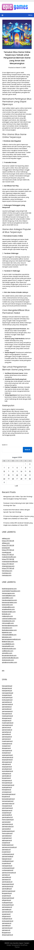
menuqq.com (6, 575)
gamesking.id (6, 909)
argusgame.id (7, 767)
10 (4, 471)
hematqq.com (7, 571)
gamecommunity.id (9, 873)
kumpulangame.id (8, 799)
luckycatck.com (7, 605)
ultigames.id (6, 916)
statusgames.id (7, 921)
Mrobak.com (6, 614)
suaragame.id (7, 787)
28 (21, 479)
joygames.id (6, 852)
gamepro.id (6, 930)
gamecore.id (6, 727)
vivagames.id (6, 720)
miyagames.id (7, 806)
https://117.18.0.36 (8, 541)
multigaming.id (7, 902)
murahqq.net (6, 552)
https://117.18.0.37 (8, 564)
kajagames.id (6, 859)
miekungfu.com (7, 616)
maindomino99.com (9, 557)
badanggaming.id (8, 831)
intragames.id (7, 780)
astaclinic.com (7, 653)
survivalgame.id (7, 771)
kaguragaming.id (8, 884)
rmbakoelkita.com (8, 607)
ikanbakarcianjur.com (9, 630)
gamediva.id (6, 734)
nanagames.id (7, 866)
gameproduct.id (7, 826)
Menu (30, 15)
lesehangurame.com (9, 589)
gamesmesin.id (7, 704)
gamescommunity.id (9, 847)
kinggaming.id (7, 893)
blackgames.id (7, 810)
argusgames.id (7, 760)
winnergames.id (7, 757)
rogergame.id (7, 838)
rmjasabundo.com (8, 621)
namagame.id (7, 750)
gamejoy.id (6, 875)
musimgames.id (7, 723)
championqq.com (8, 566)
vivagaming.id (7, 695)
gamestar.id (6, 739)
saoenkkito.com (7, 598)
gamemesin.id (7, 730)
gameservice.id (7, 824)
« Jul (16, 486)
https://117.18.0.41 (8, 555)
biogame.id (6, 796)
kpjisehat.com (7, 632)
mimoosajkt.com (8, 623)
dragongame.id (7, 935)
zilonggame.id (7, 762)
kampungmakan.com (9, 602)
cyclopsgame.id (7, 870)
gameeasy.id (6, 923)
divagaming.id (7, 688)
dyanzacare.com (8, 660)
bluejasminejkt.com (9, 612)
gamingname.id (7, 886)
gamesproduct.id (8, 803)
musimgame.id (7, 741)
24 (4, 479)
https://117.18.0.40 (8, 568)
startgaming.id (7, 697)
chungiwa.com (7, 628)
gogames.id (6, 914)
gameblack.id (6, 836)
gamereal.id (6, 822)
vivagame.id (6, 746)
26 (13, 479)
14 (21, 471)
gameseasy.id (7, 907)
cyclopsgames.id (8, 854)
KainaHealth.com (8, 646)
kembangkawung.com (10, 625)
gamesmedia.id (7, 856)
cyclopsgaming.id (8, 868)
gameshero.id (7, 702)
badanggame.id (7, 845)
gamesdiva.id (6, 709)
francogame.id (7, 833)
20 (17, 475)
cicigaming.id (6, 813)
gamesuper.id (7, 737)
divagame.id (6, 748)
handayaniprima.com (9, 600)
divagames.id (6, 718)
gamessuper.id (7, 711)
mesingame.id (7, 743)
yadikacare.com (7, 651)
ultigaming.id (6, 900)
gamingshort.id (7, 817)
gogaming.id (6, 896)
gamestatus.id (7, 928)
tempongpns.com (8, 593)
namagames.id (7, 725)
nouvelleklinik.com (8, 644)
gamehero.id (6, 732)
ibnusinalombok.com (9, 655)
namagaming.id (7, 693)
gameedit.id (6, 829)
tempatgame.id (7, 801)
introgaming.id (7, 783)
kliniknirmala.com (8, 642)
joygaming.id (6, 863)
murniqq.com (6, 573)
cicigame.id (6, 843)
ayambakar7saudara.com (11, 591)
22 (25, 475)
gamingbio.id (6, 776)
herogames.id (7, 714)
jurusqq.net (6, 548)
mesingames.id (7, 716)
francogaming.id (8, 819)
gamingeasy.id (7, 882)
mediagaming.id (7, 861)
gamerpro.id (6, 879)
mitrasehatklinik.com (9, 635)
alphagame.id (7, 840)
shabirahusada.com (9, 648)
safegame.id (6, 773)
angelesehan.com (8, 609)
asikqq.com (6, 538)
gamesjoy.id (6, 849)
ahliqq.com (6, 543)
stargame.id (6, 753)
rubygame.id (6, 764)
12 (13, 471)
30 (30, 479)
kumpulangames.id (8, 794)
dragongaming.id (8, 898)
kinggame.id (6, 932)
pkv (3, 671)
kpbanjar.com (7, 637)
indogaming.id (7, 690)
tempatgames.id (8, 785)
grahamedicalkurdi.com (10, 658)
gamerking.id (6, 877)
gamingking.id (7, 889)
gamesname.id (7, 912)
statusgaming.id (8, 905)
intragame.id (6, 790)
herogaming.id (7, 686)
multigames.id (7, 919)
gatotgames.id (7, 808)
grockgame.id (7, 769)
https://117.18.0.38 (8, 559)
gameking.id (6, 925)
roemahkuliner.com (8, 595)
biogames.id (6, 778)
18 (8, 475)
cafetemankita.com (9, 619)
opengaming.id (7, 755)
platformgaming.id (8, 891)
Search (4, 445)
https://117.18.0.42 (8, 550)
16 (30, 471)
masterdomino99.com (10, 561)
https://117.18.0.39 (8, 545)
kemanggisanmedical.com (11, 639)
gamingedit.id (7, 815)
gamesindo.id (7, 707)
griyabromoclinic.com (9, 662)
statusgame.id (7, 700)
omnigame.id (6, 792)
